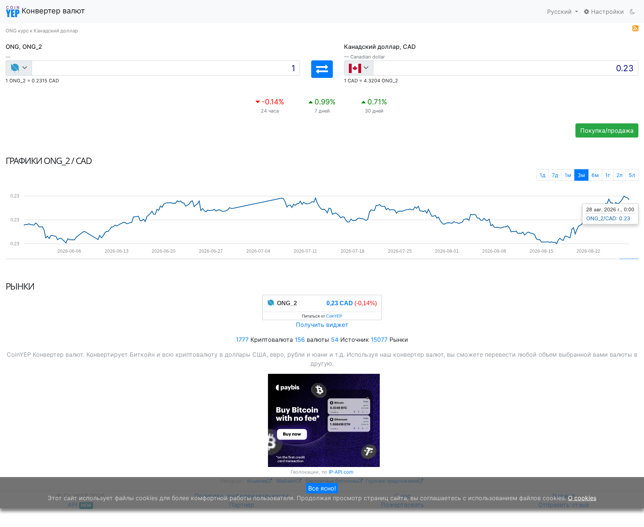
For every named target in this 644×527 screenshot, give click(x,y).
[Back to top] (628, 511)
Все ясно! (322, 488)
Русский (560, 11)
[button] (322, 69)
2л (619, 175)
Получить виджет (322, 324)
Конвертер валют (52, 10)
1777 (242, 339)
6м (595, 175)
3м (581, 175)
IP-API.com (341, 472)
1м (568, 175)
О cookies (582, 498)
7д (555, 175)
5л (632, 175)
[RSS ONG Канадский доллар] (635, 27)
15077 (379, 339)
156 (300, 339)
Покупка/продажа (607, 130)
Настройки (606, 11)
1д (543, 175)
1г (607, 175)
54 (334, 339)
